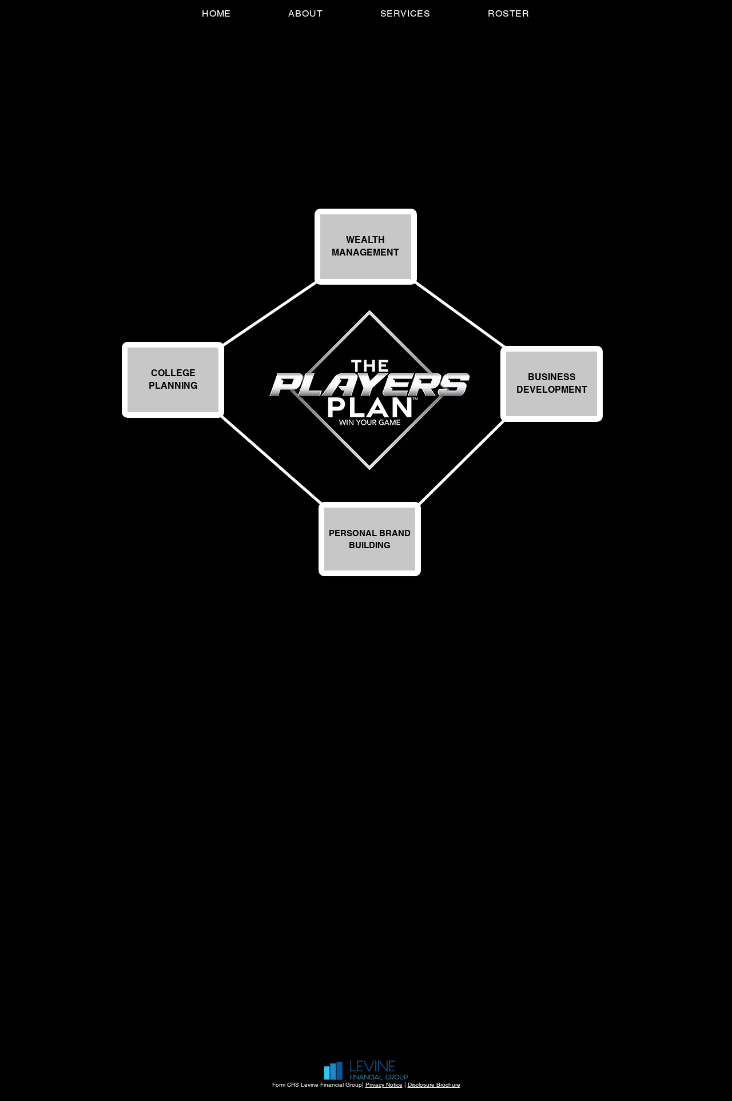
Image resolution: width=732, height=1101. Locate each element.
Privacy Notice (384, 1084)
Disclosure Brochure (434, 1084)
